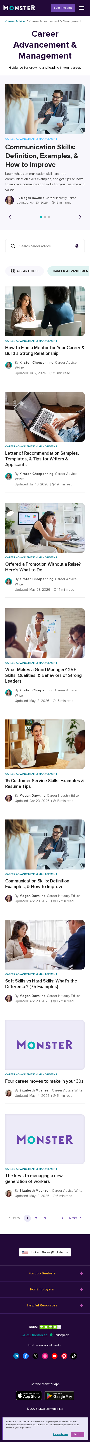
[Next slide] (80, 217)
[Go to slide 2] (45, 217)
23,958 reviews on (34, 1335)
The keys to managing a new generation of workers (34, 1178)
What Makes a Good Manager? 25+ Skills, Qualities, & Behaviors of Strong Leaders (43, 675)
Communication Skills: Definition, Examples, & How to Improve (41, 156)
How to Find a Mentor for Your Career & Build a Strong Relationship (45, 350)
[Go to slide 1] (41, 217)
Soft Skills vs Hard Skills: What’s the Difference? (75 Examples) (41, 983)
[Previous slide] (10, 217)
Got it (77, 1434)
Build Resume (63, 7)
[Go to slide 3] (49, 217)
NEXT (73, 1218)
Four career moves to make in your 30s (44, 1081)
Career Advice (15, 21)
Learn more (60, 1434)
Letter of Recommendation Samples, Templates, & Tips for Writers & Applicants (42, 459)
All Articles (28, 271)
